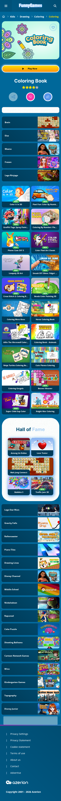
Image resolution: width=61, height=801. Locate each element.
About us (15, 759)
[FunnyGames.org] (3, 16)
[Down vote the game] (30, 96)
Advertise (15, 772)
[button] (55, 6)
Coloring (39, 16)
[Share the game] (13, 96)
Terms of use (17, 753)
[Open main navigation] (6, 6)
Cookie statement (20, 746)
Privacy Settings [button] (19, 733)
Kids (12, 16)
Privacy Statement (20, 740)
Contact (14, 766)
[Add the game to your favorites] (53, 27)
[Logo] (30, 6)
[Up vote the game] (47, 96)
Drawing (24, 16)
